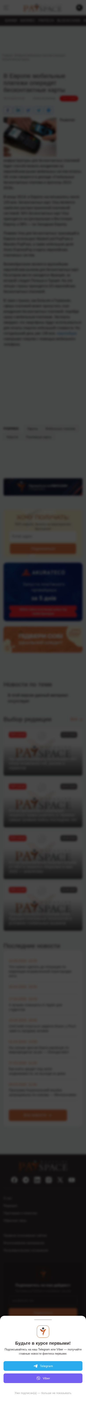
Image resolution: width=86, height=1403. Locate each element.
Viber (46, 1378)
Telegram (46, 1366)
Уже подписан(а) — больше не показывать (43, 1393)
